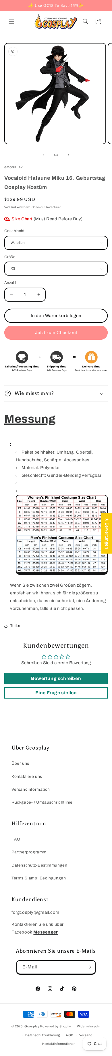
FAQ (15, 839)
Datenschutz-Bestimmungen (39, 865)
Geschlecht (14, 231)
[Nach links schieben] (43, 155)
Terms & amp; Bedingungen (38, 878)
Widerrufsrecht (89, 1026)
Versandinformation (30, 789)
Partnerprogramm (29, 852)
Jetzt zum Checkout (56, 332)
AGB (70, 1035)
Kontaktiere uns (26, 776)
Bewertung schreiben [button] (56, 678)
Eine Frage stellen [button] (56, 692)
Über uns (20, 763)
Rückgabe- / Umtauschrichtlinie (42, 802)
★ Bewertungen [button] (107, 533)
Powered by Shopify (55, 1026)
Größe (9, 257)
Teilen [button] (16, 626)
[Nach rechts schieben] (68, 155)
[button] (11, 21)
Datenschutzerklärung (42, 1035)
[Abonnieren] (89, 967)
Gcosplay (32, 1026)
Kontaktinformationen (59, 1043)
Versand (10, 207)
